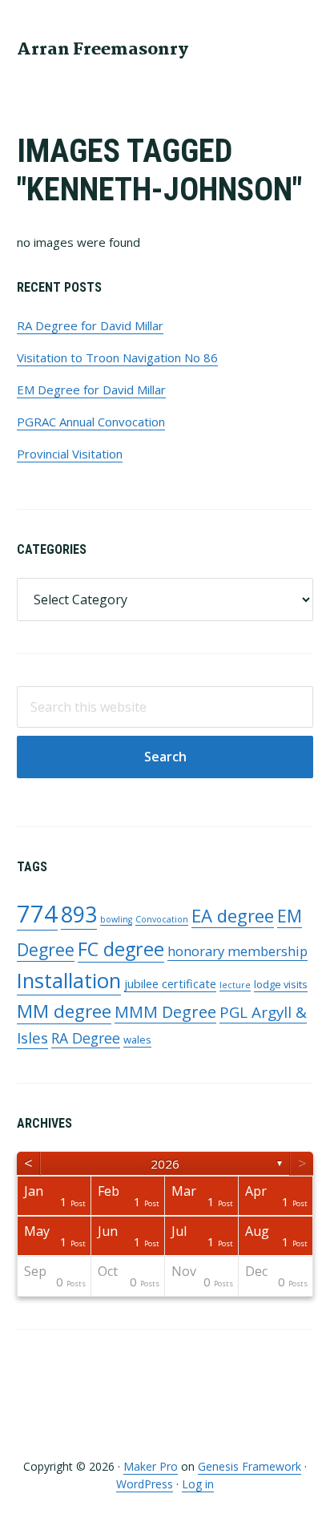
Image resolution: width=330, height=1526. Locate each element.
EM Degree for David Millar (91, 390)
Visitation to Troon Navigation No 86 (117, 357)
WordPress (144, 1484)
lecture (235, 985)
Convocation (161, 919)
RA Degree (85, 1038)
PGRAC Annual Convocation (91, 422)
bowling (116, 919)
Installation (69, 981)
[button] (303, 48)
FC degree (121, 949)
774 (37, 914)
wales (137, 1039)
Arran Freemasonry (102, 49)
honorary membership (237, 951)
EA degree (232, 915)
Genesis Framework (249, 1466)
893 (79, 914)
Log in (198, 1484)
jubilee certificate (170, 983)
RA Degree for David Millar (90, 325)
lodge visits (281, 984)
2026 (165, 1164)
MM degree (64, 1011)
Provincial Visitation (70, 454)
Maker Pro (150, 1466)
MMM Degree (165, 1012)
